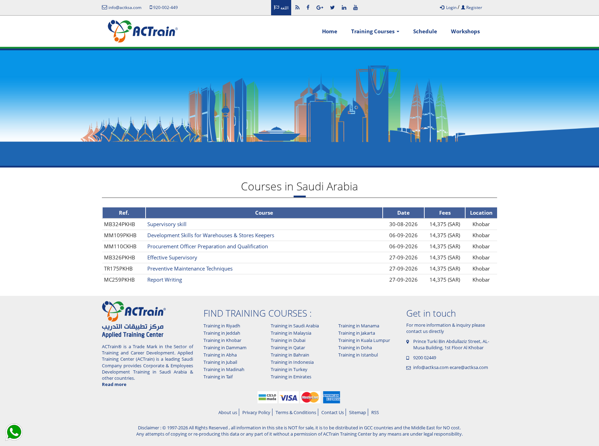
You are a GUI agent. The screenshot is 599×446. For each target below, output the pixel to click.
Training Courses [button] (373, 31)
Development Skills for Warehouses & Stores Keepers (210, 235)
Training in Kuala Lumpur (364, 340)
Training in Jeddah (221, 333)
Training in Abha (220, 355)
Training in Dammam (224, 347)
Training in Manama (358, 326)
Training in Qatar (288, 347)
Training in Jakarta (356, 333)
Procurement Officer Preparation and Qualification (207, 246)
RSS (375, 412)
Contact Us (332, 412)
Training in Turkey (289, 369)
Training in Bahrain (290, 355)
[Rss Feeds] (297, 7)
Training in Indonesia (292, 362)
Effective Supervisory (172, 257)
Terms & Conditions (296, 412)
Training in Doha (355, 347)
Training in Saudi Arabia (295, 326)
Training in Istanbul (358, 355)
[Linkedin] (344, 7)
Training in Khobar (222, 340)
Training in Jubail (220, 362)
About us (227, 412)
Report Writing (164, 279)
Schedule (425, 31)
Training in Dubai (288, 340)
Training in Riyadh (221, 326)
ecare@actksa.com (469, 367)
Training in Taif (218, 377)
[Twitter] (332, 7)
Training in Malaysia (291, 333)
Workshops (465, 31)
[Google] (320, 7)
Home (329, 31)
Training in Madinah (223, 369)
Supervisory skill (166, 224)
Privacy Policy (256, 412)
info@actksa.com (431, 367)
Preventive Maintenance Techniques (190, 268)
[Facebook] (308, 7)
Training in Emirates (291, 377)
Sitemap (357, 412)
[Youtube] (355, 7)
